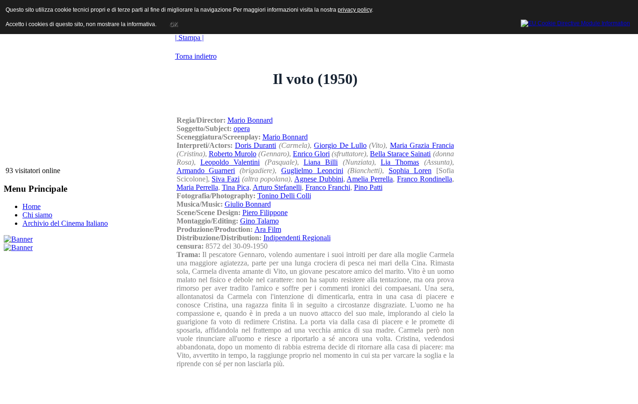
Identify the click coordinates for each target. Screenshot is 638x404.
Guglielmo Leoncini (312, 170)
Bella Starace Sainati (400, 154)
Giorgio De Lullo (340, 145)
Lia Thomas (400, 162)
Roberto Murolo (232, 154)
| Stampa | (189, 38)
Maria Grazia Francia (422, 145)
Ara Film (268, 229)
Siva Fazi (226, 179)
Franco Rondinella (424, 179)
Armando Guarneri (206, 170)
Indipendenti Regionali (297, 238)
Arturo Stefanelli (277, 187)
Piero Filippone (265, 212)
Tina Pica (235, 187)
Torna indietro (196, 56)
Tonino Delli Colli (284, 196)
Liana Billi (321, 162)
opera (242, 128)
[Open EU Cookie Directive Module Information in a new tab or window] (575, 22)
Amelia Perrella (370, 179)
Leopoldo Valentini (230, 162)
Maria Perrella (197, 187)
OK (173, 24)
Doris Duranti (255, 145)
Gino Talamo (259, 221)
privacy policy (355, 10)
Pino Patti (368, 187)
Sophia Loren (410, 170)
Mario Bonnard (250, 120)
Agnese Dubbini (318, 179)
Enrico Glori (311, 154)
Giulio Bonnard (248, 204)
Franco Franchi (327, 187)
